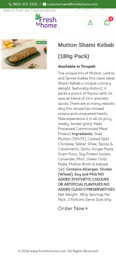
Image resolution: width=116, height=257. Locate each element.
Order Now (72, 208)
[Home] (46, 15)
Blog (101, 9)
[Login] (90, 22)
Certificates (83, 9)
